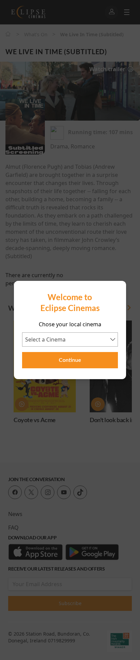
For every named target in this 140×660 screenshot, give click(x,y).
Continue (70, 360)
